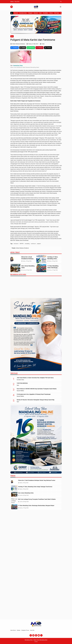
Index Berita (13, 630)
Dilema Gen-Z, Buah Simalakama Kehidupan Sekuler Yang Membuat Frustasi (36, 480)
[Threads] (36, 635)
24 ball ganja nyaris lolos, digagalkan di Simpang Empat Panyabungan (34, 394)
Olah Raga (56, 13)
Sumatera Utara (23, 13)
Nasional (16, 13)
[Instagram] (33, 635)
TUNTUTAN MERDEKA (22, 383)
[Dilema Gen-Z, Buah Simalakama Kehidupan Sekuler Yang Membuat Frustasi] (15, 259)
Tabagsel (30, 13)
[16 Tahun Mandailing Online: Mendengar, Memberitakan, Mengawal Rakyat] (41, 268)
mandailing (27, 243)
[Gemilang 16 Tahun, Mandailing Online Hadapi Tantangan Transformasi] (41, 259)
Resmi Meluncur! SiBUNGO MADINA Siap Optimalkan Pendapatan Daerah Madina (36, 388)
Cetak (43, 44)
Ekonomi (36, 13)
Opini (40, 13)
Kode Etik (32, 630)
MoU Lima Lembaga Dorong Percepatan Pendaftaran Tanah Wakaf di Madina (37, 499)
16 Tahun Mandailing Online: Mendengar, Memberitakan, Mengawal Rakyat (36, 505)
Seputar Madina (20, 390)
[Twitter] (41, 635)
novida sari (33, 243)
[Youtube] (39, 635)
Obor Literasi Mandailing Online (26, 493)
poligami (39, 243)
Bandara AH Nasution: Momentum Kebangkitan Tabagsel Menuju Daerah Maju (35, 399)
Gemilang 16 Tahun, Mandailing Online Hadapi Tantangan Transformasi (35, 486)
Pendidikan (45, 13)
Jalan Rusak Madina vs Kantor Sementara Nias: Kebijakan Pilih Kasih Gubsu (35, 377)
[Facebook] (31, 635)
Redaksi (18, 630)
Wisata (51, 13)
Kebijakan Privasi (25, 630)
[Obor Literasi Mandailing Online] (15, 268)
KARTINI (21, 243)
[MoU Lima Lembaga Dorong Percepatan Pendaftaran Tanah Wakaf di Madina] (14, 500)
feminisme (16, 243)
